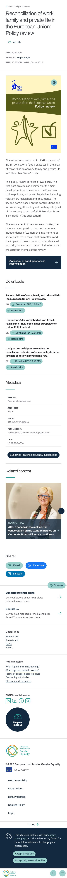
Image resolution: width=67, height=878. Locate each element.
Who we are (12, 636)
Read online (17, 310)
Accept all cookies (24, 853)
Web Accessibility (18, 780)
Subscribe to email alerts (20, 592)
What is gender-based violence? (22, 670)
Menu (62, 873)
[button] (14, 565)
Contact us (12, 609)
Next (61, 511)
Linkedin (8, 700)
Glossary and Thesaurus (18, 681)
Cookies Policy (16, 805)
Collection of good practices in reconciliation (27, 262)
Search (53, 873)
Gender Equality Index (17, 677)
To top (31, 824)
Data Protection (17, 796)
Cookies (58, 585)
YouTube (14, 700)
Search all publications (19, 6)
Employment (23, 57)
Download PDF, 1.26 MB (28, 304)
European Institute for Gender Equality (9, 873)
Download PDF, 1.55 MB (28, 333)
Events (9, 647)
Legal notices (15, 788)
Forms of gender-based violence (23, 673)
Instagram (27, 700)
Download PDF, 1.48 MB (28, 361)
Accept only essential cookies (30, 860)
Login (11, 813)
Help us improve (17, 723)
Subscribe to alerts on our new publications (33, 454)
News (9, 643)
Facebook (21, 700)
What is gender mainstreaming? (22, 666)
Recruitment (12, 640)
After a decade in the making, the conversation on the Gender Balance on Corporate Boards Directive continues (32, 531)
